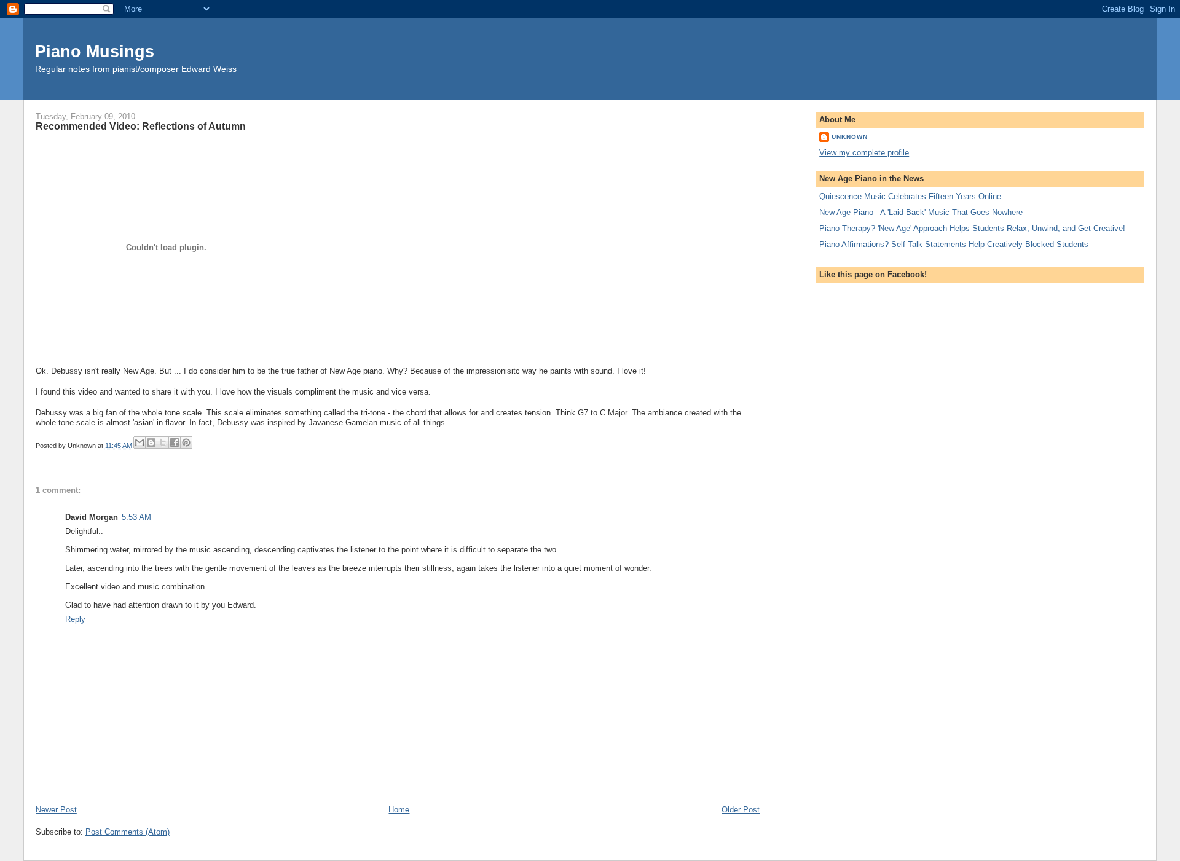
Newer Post (56, 809)
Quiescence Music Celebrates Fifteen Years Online (910, 196)
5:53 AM (136, 517)
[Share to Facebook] (174, 442)
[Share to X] (163, 442)
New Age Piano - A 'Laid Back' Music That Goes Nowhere (921, 212)
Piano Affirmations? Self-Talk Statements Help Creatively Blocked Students (953, 244)
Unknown (850, 136)
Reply (75, 619)
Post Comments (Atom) (127, 831)
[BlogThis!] (151, 442)
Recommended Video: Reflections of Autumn (141, 126)
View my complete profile (864, 152)
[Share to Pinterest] (186, 442)
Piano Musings (94, 51)
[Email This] (139, 442)
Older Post (741, 809)
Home (398, 809)
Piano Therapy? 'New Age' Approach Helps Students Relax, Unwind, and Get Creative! (972, 228)
